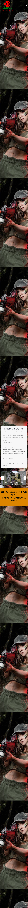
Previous (2, 478)
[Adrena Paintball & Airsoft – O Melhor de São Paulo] (7, 6)
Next (25, 478)
